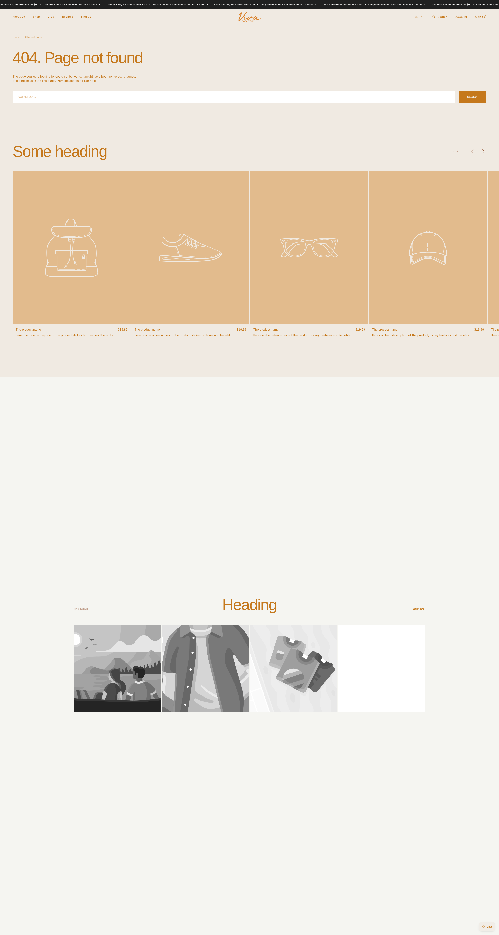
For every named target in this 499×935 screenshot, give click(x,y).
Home (16, 37)
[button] (440, 17)
